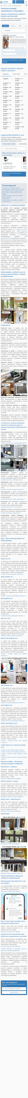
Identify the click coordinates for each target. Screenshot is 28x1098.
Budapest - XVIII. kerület (7, 92)
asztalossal (24, 231)
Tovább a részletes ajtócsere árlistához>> (12, 636)
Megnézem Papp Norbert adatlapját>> (11, 778)
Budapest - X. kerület (18, 101)
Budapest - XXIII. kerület (19, 127)
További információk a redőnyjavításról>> (12, 480)
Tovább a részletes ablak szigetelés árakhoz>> (13, 752)
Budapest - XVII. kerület (7, 97)
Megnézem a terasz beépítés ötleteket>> (12, 873)
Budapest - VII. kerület (19, 114)
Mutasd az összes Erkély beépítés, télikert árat (12, 174)
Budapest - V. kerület (18, 123)
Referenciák (6, 198)
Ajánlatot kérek (14, 992)
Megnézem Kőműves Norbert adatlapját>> (12, 797)
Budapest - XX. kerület (7, 110)
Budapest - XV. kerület (19, 97)
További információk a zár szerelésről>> (11, 507)
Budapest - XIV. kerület (19, 84)
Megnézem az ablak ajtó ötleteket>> (11, 844)
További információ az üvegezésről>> (11, 513)
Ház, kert (5, 5)
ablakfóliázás (23, 234)
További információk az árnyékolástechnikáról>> (14, 443)
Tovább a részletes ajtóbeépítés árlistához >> (13, 616)
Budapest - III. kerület (7, 84)
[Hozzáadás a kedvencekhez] (26, 5)
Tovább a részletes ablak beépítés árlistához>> (13, 596)
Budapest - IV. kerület (19, 88)
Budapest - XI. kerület (19, 79)
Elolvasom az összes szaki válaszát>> (11, 891)
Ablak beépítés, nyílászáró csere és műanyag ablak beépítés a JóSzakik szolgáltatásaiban (13, 190)
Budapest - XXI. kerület (7, 106)
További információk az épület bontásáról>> (12, 489)
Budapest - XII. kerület (7, 119)
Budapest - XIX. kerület (19, 110)
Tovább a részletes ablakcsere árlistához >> (12, 574)
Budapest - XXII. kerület (19, 119)
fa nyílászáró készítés (21, 229)
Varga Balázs (13, 35)
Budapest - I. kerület (6, 127)
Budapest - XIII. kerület (7, 88)
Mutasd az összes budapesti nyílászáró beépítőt (13, 61)
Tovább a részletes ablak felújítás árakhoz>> (13, 750)
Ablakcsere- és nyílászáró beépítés (11, 188)
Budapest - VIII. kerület (7, 101)
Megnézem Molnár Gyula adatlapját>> (11, 811)
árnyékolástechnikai (6, 238)
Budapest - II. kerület (18, 92)
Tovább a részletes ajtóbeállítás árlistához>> (13, 702)
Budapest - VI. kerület (7, 123)
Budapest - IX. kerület (7, 114)
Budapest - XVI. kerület (19, 106)
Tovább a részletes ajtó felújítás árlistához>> (13, 721)
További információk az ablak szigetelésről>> (13, 499)
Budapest (5, 79)
